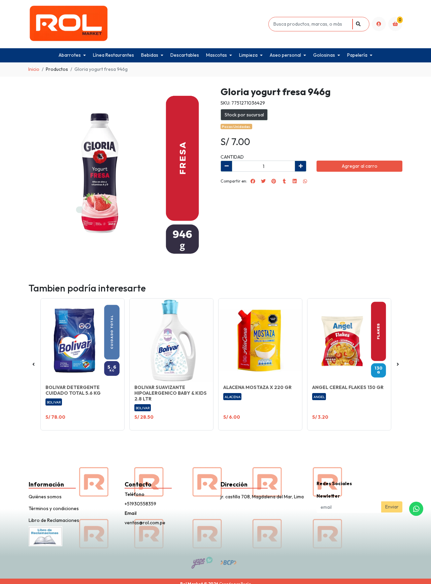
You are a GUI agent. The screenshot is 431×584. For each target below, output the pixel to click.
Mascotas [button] (216, 55)
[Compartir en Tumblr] (284, 181)
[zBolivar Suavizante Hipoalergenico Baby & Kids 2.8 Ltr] (171, 340)
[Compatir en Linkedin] (294, 181)
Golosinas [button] (324, 55)
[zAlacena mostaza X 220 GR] (260, 340)
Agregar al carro (359, 166)
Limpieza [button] (248, 55)
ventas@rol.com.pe (145, 523)
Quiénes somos (45, 497)
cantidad (232, 157)
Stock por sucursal (244, 115)
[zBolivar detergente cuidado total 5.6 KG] (82, 340)
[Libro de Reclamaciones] (45, 535)
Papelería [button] (357, 55)
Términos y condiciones (54, 508)
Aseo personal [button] (285, 55)
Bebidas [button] (149, 55)
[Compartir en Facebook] (253, 181)
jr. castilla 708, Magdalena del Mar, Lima (262, 497)
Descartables (184, 55)
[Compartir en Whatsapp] (305, 181)
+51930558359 (140, 504)
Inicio (33, 69)
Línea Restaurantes (113, 55)
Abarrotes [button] (70, 55)
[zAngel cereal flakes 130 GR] (349, 340)
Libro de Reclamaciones (54, 520)
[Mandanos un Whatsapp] (416, 509)
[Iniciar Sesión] (379, 24)
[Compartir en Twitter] (263, 181)
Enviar (392, 507)
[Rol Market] (147, 24)
